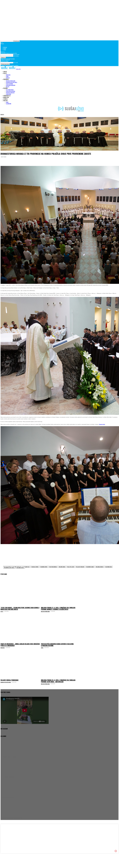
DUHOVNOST (6, 79)
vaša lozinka (16, 56)
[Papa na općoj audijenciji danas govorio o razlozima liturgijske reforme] (61, 628)
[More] (28, 160)
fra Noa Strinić (34, 566)
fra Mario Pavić (43, 566)
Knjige (7, 102)
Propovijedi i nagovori (10, 85)
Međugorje (8, 75)
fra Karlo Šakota (99, 566)
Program (4, 48)
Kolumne (5, 88)
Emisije (5, 71)
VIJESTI (5, 73)
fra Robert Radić (90, 566)
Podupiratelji (6, 95)
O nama (4, 49)
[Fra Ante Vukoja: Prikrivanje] (20, 665)
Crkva (7, 76)
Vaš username (16, 54)
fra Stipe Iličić (70, 566)
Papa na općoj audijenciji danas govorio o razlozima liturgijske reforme (57, 645)
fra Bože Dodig (62, 566)
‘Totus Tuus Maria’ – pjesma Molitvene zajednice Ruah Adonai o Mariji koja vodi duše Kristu (20, 608)
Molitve (7, 86)
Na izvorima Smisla (10, 89)
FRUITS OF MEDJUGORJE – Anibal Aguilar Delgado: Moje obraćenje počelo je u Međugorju (20, 645)
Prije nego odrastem (10, 92)
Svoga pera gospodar (10, 91)
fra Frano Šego (108, 566)
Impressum (5, 47)
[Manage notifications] (116, 851)
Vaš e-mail (15, 62)
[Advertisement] (59, 555)
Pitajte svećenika (9, 83)
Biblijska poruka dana (10, 81)
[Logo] (4, 69)
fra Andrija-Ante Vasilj (9, 567)
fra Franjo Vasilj (20, 567)
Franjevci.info (102, 424)
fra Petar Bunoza (53, 566)
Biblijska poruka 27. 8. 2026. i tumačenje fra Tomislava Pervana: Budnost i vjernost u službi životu (58, 608)
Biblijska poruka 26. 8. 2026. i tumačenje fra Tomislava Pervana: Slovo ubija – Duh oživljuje (58, 681)
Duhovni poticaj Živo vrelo (11, 82)
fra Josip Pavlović (80, 566)
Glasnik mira (8, 103)
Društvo (8, 77)
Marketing (6, 97)
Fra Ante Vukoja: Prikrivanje (9, 680)
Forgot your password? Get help (8, 58)
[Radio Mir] (14, 835)
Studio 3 (5, 99)
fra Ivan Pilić (26, 566)
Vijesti (2, 114)
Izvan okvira (8, 94)
